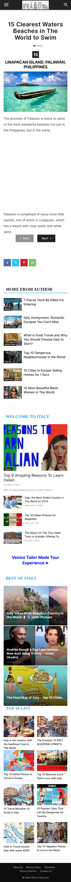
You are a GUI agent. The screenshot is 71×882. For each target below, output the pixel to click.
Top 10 (8, 361)
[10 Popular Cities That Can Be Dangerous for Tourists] (52, 794)
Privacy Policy (33, 867)
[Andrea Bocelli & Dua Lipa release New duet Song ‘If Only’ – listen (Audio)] (35, 646)
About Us (18, 867)
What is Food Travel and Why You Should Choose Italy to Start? (45, 339)
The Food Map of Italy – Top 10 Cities (34, 697)
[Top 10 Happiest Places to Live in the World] (52, 832)
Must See (9, 379)
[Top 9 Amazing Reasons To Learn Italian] (35, 447)
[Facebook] (7, 262)
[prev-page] (6, 406)
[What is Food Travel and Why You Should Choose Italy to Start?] (13, 339)
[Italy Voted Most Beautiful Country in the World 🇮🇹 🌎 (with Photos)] (35, 605)
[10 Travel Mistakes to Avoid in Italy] (19, 794)
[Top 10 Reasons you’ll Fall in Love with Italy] (52, 760)
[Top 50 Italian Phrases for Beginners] (13, 519)
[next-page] (11, 406)
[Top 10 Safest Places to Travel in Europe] (19, 760)
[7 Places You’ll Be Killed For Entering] (13, 304)
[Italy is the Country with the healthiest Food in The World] (19, 726)
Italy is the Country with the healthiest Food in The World (18, 744)
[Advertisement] (35, 174)
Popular (8, 469)
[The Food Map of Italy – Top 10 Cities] (35, 686)
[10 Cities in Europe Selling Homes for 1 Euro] (13, 374)
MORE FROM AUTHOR (29, 289)
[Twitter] (15, 262)
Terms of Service (28, 871)
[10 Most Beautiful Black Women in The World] (13, 392)
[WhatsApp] (32, 262)
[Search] (66, 5)
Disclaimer (49, 867)
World (7, 309)
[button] (6, 5)
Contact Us (46, 871)
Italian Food (10, 344)
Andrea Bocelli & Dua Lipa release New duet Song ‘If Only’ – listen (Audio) (32, 653)
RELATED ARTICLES (27, 282)
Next (45, 238)
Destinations (10, 326)
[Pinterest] (24, 262)
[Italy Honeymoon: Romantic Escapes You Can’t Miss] (13, 322)
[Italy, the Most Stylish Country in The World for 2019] (13, 502)
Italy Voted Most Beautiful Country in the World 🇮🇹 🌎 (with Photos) (35, 615)
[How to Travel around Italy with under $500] (19, 832)
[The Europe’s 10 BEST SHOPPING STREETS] (52, 726)
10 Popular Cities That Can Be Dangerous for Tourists (50, 812)
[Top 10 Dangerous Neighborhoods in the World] (13, 357)
